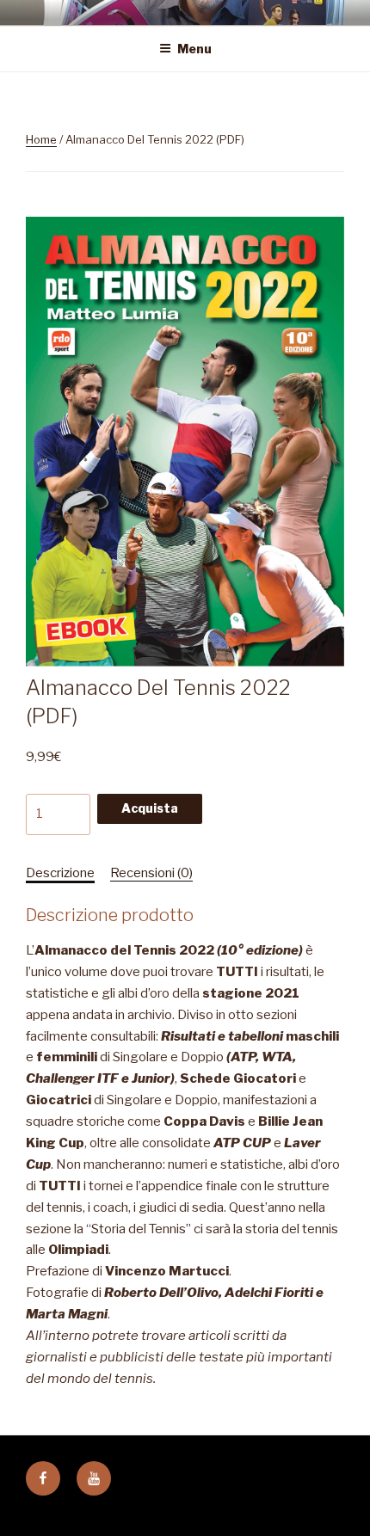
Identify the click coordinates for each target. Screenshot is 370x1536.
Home (41, 139)
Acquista (149, 808)
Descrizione (60, 873)
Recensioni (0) (151, 873)
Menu (194, 48)
